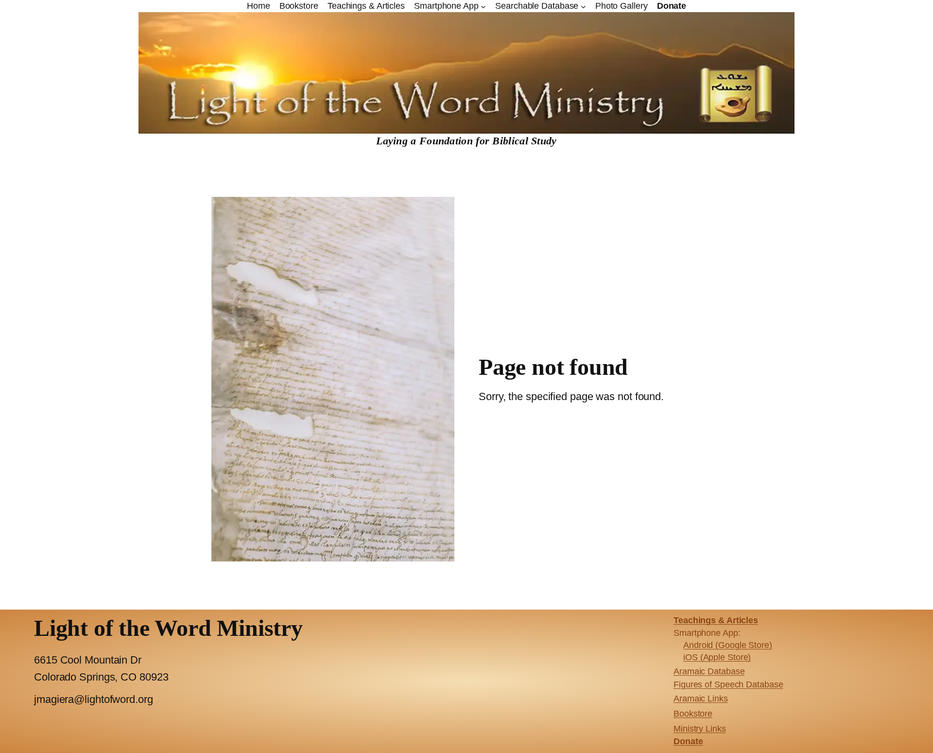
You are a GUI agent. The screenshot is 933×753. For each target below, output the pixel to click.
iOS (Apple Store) (717, 657)
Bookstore (693, 713)
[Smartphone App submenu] (483, 6)
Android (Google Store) (727, 645)
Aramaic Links (701, 698)
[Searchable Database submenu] (583, 6)
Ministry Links (700, 729)
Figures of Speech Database (728, 684)
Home (258, 6)
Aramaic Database (709, 671)
